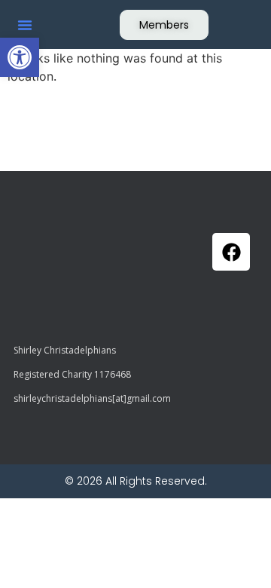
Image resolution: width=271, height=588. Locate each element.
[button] (19, 57)
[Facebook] (231, 252)
